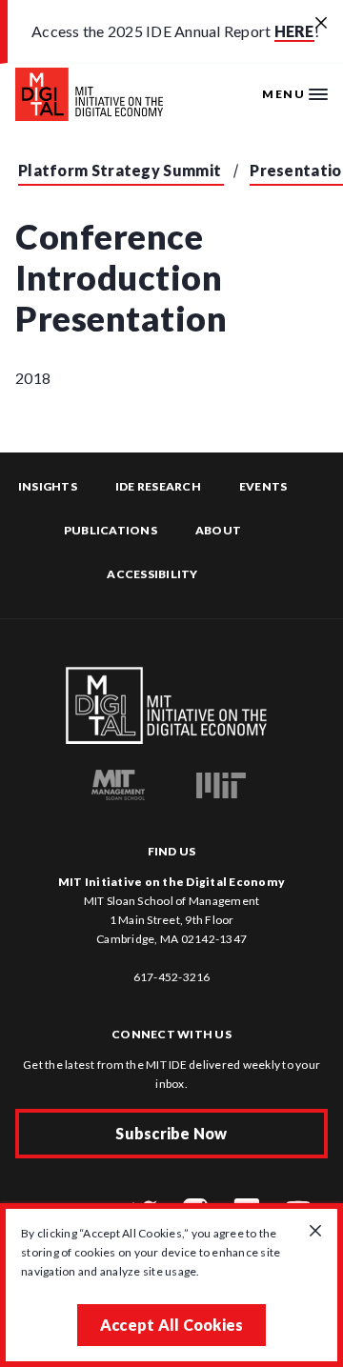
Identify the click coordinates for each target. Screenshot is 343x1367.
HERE (294, 31)
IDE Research (158, 486)
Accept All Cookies (172, 1325)
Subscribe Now (171, 1133)
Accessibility (152, 574)
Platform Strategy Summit (119, 170)
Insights (47, 486)
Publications (110, 530)
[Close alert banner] (321, 23)
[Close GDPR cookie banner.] (315, 1232)
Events (263, 486)
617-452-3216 (172, 977)
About (218, 530)
